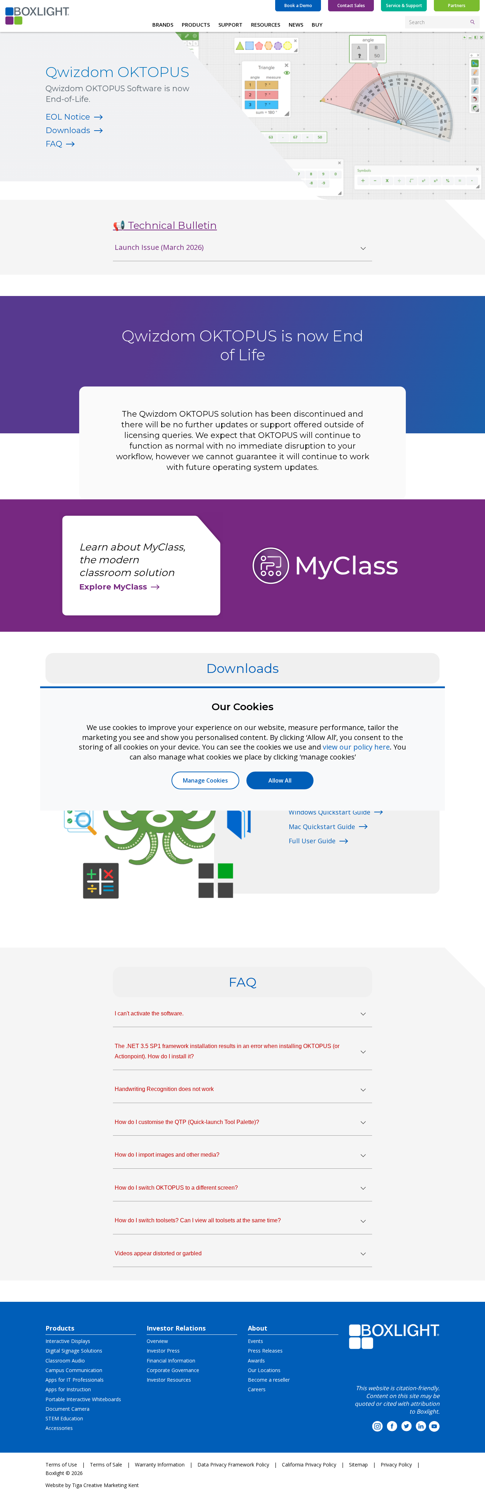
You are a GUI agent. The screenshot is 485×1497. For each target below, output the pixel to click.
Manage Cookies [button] (205, 780)
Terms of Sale (106, 1464)
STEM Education (64, 1418)
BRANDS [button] (162, 24)
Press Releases (265, 1350)
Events (255, 1341)
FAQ (53, 144)
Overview (157, 1341)
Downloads (67, 130)
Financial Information (171, 1360)
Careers (257, 1389)
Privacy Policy (396, 1464)
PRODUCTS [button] (196, 24)
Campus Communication (73, 1370)
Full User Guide (312, 841)
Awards (256, 1360)
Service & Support (404, 5)
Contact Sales (351, 5)
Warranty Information (160, 1464)
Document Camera (67, 1408)
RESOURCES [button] (265, 24)
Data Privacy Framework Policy (233, 1464)
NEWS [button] (296, 24)
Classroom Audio (65, 1360)
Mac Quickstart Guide (322, 826)
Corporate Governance (173, 1370)
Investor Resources (169, 1379)
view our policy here (356, 747)
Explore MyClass (113, 587)
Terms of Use (61, 1464)
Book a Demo (298, 5)
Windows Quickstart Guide (329, 812)
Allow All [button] (279, 780)
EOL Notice (67, 117)
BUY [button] (317, 24)
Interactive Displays (67, 1341)
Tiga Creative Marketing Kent (105, 1485)
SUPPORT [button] (230, 24)
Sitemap (358, 1464)
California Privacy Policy (309, 1464)
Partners (456, 5)
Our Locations (264, 1370)
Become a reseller (269, 1379)
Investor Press (163, 1350)
